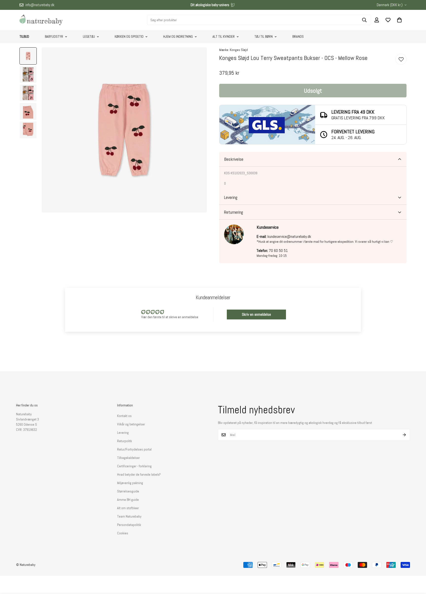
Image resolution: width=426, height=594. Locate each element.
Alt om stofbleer (128, 508)
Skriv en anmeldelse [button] (256, 314)
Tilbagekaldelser (128, 457)
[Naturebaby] (41, 20)
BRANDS (298, 36)
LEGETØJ (89, 36)
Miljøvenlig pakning (130, 483)
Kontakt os (124, 416)
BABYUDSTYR (54, 36)
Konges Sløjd (239, 50)
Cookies (122, 533)
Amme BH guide (128, 499)
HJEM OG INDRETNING (178, 36)
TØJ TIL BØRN (263, 36)
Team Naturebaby (129, 516)
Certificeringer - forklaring (134, 466)
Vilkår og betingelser (131, 424)
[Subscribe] (404, 434)
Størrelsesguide (128, 491)
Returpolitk (124, 441)
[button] (399, 20)
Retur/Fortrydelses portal (134, 449)
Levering (123, 432)
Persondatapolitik (129, 525)
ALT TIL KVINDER (224, 36)
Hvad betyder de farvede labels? (139, 474)
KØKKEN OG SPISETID (129, 36)
